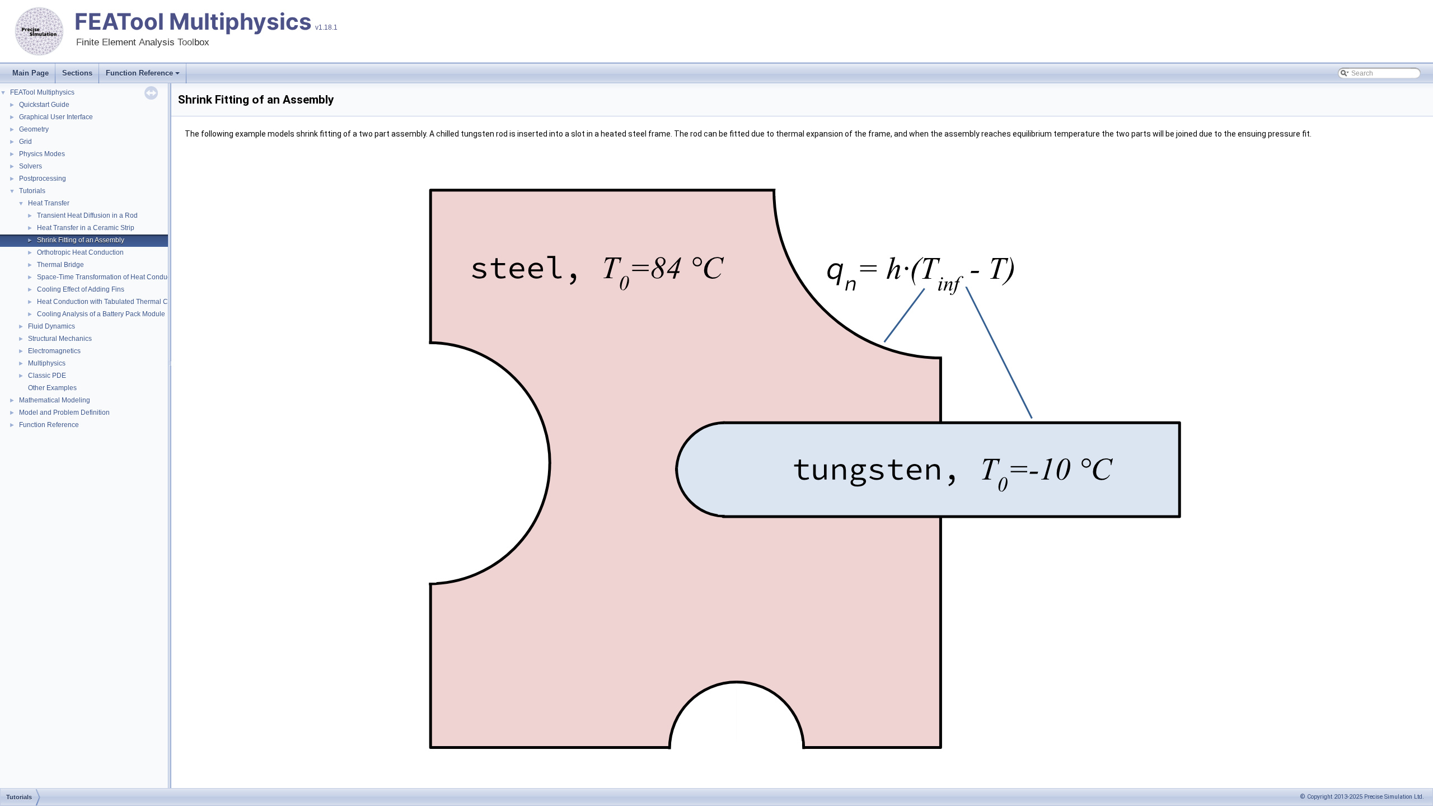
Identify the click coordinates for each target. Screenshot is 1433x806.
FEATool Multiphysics (193, 21)
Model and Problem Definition (64, 412)
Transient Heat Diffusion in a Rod (87, 215)
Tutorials (32, 191)
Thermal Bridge (60, 265)
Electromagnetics (54, 351)
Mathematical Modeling (54, 400)
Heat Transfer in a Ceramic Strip (85, 228)
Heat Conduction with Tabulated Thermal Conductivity (118, 302)
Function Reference (139, 73)
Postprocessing (42, 178)
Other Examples (52, 388)
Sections (77, 73)
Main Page (30, 73)
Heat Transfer (48, 203)
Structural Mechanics (60, 339)
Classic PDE (47, 375)
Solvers (30, 166)
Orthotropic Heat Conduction (80, 252)
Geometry (34, 129)
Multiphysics (46, 363)
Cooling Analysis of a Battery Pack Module (101, 314)
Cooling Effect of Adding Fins (80, 289)
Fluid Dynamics (51, 326)
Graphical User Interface (56, 117)
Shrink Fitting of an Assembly (80, 240)
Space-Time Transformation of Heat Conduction (109, 277)
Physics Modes (42, 154)
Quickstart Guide (44, 105)
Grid (25, 142)
